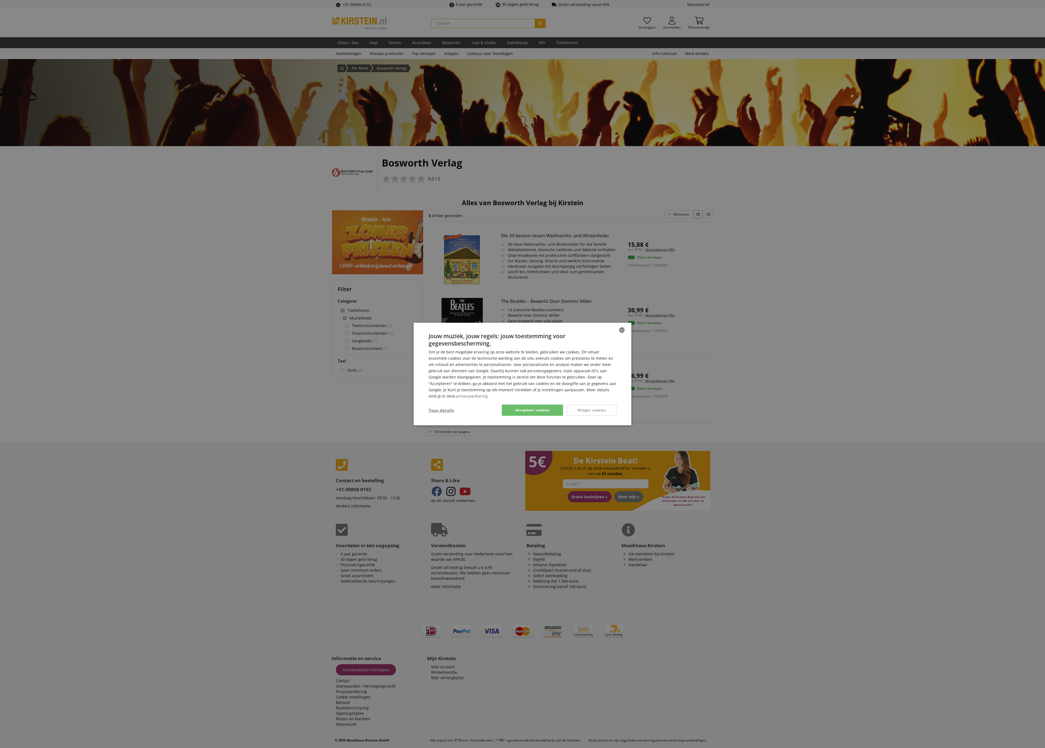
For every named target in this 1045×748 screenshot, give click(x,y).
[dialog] (522, 374)
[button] (441, 410)
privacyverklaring (472, 396)
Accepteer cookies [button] (532, 410)
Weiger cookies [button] (591, 410)
